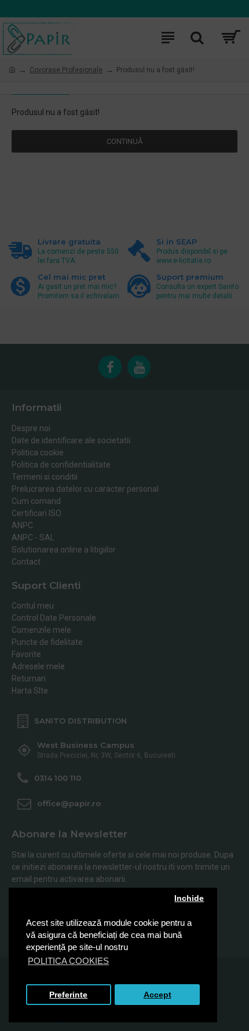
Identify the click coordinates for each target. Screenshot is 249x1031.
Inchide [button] (189, 898)
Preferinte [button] (68, 995)
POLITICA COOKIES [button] (68, 961)
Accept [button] (157, 995)
